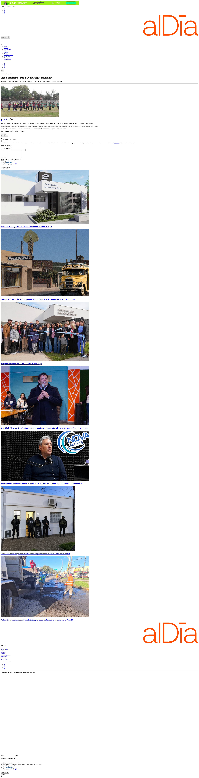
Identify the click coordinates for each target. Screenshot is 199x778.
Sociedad (6, 48)
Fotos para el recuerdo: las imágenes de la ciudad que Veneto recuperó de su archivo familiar (38, 299)
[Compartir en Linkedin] (10, 119)
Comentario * (4, 158)
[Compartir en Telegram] (8, 119)
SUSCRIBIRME (4, 772)
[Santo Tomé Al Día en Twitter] (4, 9)
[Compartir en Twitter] (5, 119)
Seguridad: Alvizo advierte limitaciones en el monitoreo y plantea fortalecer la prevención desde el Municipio (44, 428)
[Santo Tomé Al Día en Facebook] (4, 10)
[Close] (1, 44)
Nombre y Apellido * (6, 148)
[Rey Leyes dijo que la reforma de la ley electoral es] (45, 480)
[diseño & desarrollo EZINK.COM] (99, 753)
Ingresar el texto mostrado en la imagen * (11, 159)
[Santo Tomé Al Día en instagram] (4, 11)
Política (5, 50)
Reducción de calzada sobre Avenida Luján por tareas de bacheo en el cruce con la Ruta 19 (37, 620)
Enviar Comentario (5, 167)
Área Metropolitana (8, 55)
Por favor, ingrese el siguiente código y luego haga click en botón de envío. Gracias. (21, 764)
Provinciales (7, 56)
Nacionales (6, 57)
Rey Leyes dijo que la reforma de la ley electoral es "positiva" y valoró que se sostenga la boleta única (41, 483)
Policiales (6, 52)
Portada (5, 46)
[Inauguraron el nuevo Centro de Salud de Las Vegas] (45, 360)
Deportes (6, 53)
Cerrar (2, 774)
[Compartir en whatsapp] (7, 119)
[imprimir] (3, 120)
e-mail (2, 763)
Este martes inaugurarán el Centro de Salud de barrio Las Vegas (26, 227)
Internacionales (7, 59)
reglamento (116, 143)
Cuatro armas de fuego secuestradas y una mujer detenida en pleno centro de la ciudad (35, 554)
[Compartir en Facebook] (3, 119)
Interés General (7, 49)
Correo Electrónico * (6, 150)
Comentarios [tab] (4, 135)
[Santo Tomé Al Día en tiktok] (4, 13)
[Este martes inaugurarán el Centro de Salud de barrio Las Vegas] (45, 223)
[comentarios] (1, 120)
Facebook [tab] (3, 134)
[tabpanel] (99, 137)
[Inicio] (99, 35)
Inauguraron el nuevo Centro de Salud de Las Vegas (21, 364)
